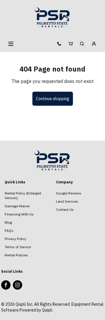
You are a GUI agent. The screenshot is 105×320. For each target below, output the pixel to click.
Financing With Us (19, 214)
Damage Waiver (17, 206)
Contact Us (65, 209)
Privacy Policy (15, 238)
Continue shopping (52, 98)
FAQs (9, 230)
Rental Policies (16, 255)
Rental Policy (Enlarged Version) (23, 195)
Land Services (67, 201)
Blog (8, 222)
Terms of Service (18, 247)
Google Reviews (68, 193)
